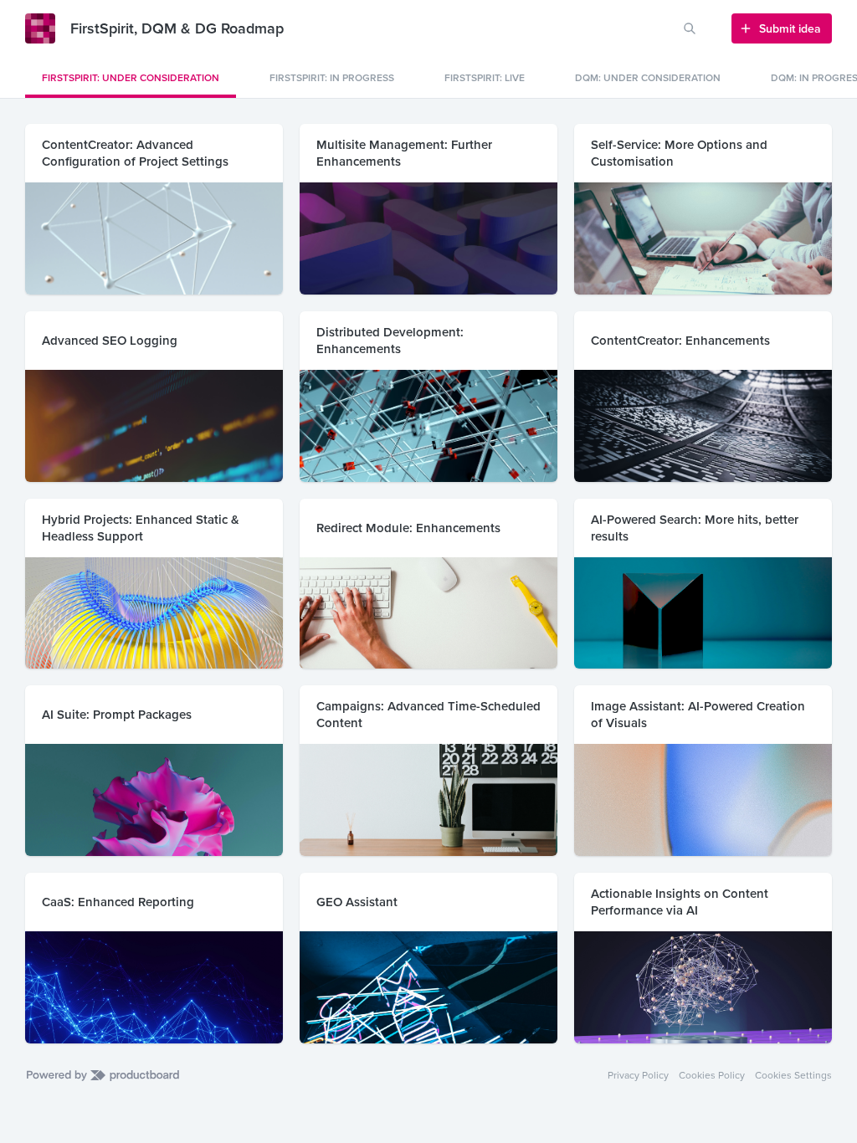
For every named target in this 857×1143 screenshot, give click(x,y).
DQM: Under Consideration (648, 77)
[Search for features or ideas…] (689, 28)
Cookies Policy (712, 1075)
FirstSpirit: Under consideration (130, 77)
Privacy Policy (638, 1075)
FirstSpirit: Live (484, 77)
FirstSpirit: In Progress (331, 77)
